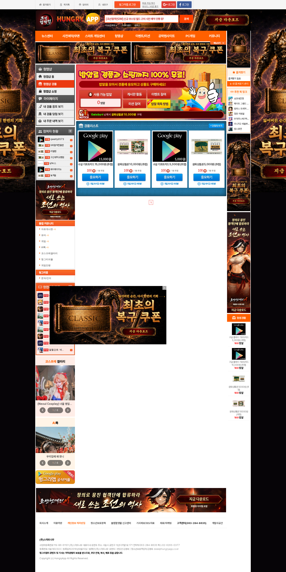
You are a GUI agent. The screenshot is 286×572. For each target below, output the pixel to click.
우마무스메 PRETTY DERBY (241, 118)
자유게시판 (48, 229)
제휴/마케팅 (166, 523)
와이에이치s (55, 169)
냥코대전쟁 (238, 98)
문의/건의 (46, 278)
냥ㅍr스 (52, 163)
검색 (186, 18)
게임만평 (46, 265)
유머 (45, 235)
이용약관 (58, 523)
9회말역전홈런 (57, 145)
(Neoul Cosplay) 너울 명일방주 (56, 403)
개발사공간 (217, 523)
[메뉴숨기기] (218, 43)
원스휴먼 (237, 129)
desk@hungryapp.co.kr (166, 549)
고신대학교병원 (57, 157)
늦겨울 (53, 175)
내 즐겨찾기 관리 (238, 84)
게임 (45, 241)
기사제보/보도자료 (145, 523)
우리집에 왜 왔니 (55, 456)
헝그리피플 (47, 259)
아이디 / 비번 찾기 (150, 6)
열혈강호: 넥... (56, 349)
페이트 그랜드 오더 (241, 103)
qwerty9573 (57, 139)
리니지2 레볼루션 (241, 123)
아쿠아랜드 (127, 25)
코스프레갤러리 (49, 253)
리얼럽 (53, 151)
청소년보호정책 (98, 523)
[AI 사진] (55, 440)
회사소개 (43, 523)
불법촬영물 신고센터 (121, 523)
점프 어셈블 (238, 113)
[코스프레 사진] (55, 382)
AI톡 (45, 247)
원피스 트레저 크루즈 (241, 108)
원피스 (137, 25)
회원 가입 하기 (148, 3)
